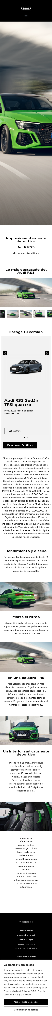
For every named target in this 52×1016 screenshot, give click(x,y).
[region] (26, 988)
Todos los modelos (26, 931)
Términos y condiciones (26, 944)
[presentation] (5, 353)
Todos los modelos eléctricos (26, 957)
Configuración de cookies (26, 1009)
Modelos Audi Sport (26, 940)
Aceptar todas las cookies (26, 1002)
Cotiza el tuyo (15, 431)
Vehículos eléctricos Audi (26, 935)
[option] (26, 123)
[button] (26, 16)
